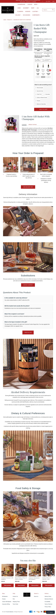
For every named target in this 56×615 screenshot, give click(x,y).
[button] (22, 4)
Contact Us (15, 596)
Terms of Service (48, 604)
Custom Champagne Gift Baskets (34, 578)
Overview (24, 124)
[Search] (53, 9)
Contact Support (28, 284)
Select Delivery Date (38, 49)
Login (48, 1)
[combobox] (48, 9)
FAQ (14, 599)
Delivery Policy (48, 596)
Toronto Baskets (9, 611)
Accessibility (47, 601)
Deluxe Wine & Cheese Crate (46, 578)
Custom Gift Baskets (6, 601)
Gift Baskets (5, 596)
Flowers (4, 599)
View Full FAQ (28, 332)
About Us (36, 596)
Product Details (33, 124)
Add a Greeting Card (48, 49)
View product (7, 585)
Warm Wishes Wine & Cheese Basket (21, 578)
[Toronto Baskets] (7, 10)
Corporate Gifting (6, 604)
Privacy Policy (48, 606)
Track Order (15, 604)
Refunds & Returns (49, 599)
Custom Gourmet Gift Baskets (7, 578)
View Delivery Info (28, 187)
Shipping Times (16, 601)
